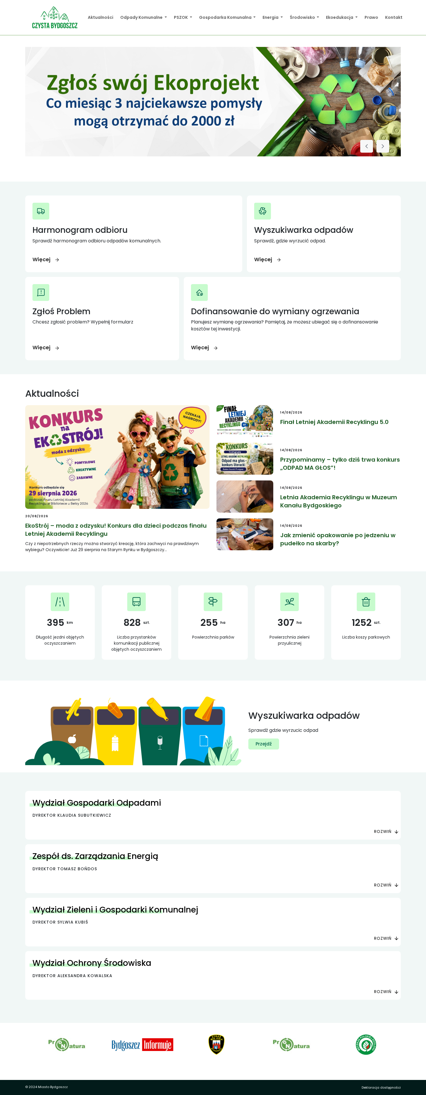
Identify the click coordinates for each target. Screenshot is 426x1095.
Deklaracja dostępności (381, 1087)
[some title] (213, 101)
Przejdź (264, 744)
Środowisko (303, 17)
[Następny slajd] (382, 146)
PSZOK (181, 17)
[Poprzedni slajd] (366, 146)
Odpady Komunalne (141, 17)
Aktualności (100, 17)
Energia (271, 17)
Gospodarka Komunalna (225, 17)
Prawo (371, 17)
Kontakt (394, 17)
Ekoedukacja (340, 17)
